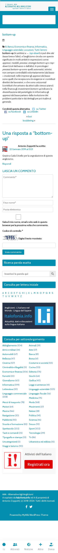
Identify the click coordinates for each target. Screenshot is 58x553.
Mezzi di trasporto (11, 402)
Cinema (6, 362)
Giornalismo (8, 380)
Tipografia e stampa (12, 437)
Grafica (32, 380)
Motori (5, 406)
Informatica (41, 46)
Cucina (32, 367)
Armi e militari (9, 349)
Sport (32, 428)
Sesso (32, 424)
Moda (32, 402)
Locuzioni (29, 49)
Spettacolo (8, 428)
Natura (32, 411)
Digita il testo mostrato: (30, 238)
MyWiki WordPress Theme (35, 514)
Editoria (32, 371)
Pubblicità (7, 419)
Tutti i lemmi (40, 49)
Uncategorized (9, 441)
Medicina (33, 397)
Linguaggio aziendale (12, 49)
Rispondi (6, 163)
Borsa (32, 358)
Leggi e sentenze (37, 384)
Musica (5, 411)
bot (30, 116)
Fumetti (6, 376)
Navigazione (8, 415)
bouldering (28, 120)
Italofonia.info (23, 497)
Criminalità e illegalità (12, 367)
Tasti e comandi (10, 432)
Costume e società (38, 362)
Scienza (33, 419)
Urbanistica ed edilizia (39, 441)
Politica (32, 415)
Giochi (32, 376)
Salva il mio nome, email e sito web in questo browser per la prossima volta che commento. (25, 224)
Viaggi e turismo (10, 446)
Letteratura (7, 389)
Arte (31, 349)
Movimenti (34, 406)
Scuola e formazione (12, 424)
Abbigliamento (9, 345)
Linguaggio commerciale (14, 393)
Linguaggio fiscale (37, 393)
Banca (11, 46)
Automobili (7, 354)
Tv (30, 437)
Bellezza (6, 358)
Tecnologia (34, 432)
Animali (32, 345)
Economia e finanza (24, 46)
